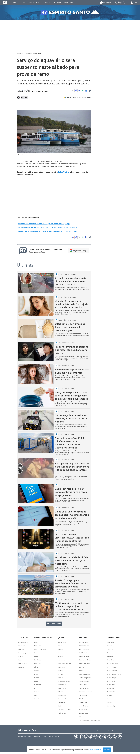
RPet (35, 688)
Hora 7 (60, 678)
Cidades (60, 656)
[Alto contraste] (18, 97)
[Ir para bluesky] (76, 736)
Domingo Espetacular (85, 692)
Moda (36, 674)
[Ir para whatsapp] (115, 736)
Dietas (36, 656)
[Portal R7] (5, 2)
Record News (68, 3)
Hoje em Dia (83, 702)
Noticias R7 (20, 53)
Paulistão (21, 667)
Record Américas (112, 670)
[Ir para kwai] (90, 736)
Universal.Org (111, 706)
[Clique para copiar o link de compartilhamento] (90, 91)
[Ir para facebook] (116, 3)
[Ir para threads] (95, 736)
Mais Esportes (22, 663)
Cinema (36, 653)
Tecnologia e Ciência (64, 709)
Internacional (62, 685)
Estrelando (37, 660)
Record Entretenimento (114, 674)
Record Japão (111, 681)
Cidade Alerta (83, 685)
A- (26, 97)
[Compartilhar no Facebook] (76, 91)
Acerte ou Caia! (83, 642)
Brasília (23, 3)
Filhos (36, 667)
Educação (61, 670)
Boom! (81, 670)
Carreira (109, 646)
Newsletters (110, 656)
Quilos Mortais (83, 713)
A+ (22, 97)
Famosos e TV (38, 663)
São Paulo (61, 702)
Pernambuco (62, 695)
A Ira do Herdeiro (84, 646)
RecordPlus (110, 660)
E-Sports (21, 649)
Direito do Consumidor (65, 663)
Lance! (20, 660)
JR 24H (53, 3)
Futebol (20, 656)
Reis (80, 716)
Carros (60, 653)
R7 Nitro (36, 681)
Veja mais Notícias (54, 624)
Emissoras (110, 653)
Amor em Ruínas (84, 649)
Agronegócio (62, 642)
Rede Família (111, 692)
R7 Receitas (38, 685)
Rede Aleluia (110, 688)
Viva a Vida (37, 699)
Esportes (46, 3)
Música (36, 678)
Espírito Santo (28, 53)
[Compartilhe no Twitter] (73, 91)
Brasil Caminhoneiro (85, 674)
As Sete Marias (83, 653)
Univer (109, 699)
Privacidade (38, 736)
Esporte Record (83, 695)
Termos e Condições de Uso (51, 736)
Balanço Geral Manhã (85, 660)
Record (59, 3)
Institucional (114, 637)
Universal (109, 702)
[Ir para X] (118, 3)
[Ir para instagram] (121, 3)
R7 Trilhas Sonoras (112, 663)
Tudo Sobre (62, 713)
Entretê (38, 3)
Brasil (60, 646)
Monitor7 (61, 692)
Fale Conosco (28, 736)
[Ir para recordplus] (100, 736)
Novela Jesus (83, 709)
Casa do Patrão (84, 681)
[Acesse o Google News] (86, 90)
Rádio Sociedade (112, 667)
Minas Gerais (62, 688)
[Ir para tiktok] (105, 736)
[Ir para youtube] (120, 736)
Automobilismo (23, 642)
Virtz (35, 695)
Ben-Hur (81, 667)
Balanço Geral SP (84, 663)
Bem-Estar (37, 646)
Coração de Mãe (84, 688)
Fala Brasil (82, 699)
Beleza (36, 642)
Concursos (61, 660)
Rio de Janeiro (62, 699)
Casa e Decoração (40, 649)
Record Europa (111, 678)
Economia (61, 667)
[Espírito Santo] (70, 12)
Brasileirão (21, 646)
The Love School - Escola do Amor (89, 720)
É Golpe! (60, 674)
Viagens (36, 692)
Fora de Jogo (22, 653)
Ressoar (109, 695)
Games (36, 670)
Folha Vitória (37, 53)
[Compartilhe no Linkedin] (79, 91)
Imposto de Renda (64, 681)
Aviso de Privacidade (94, 750)
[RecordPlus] (105, 2)
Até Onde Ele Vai (84, 656)
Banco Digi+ (110, 642)
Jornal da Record (84, 706)
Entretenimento (43, 637)
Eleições (31, 3)
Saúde (60, 706)
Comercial (110, 649)
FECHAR (107, 750)
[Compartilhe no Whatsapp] (83, 91)
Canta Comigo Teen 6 (85, 678)
